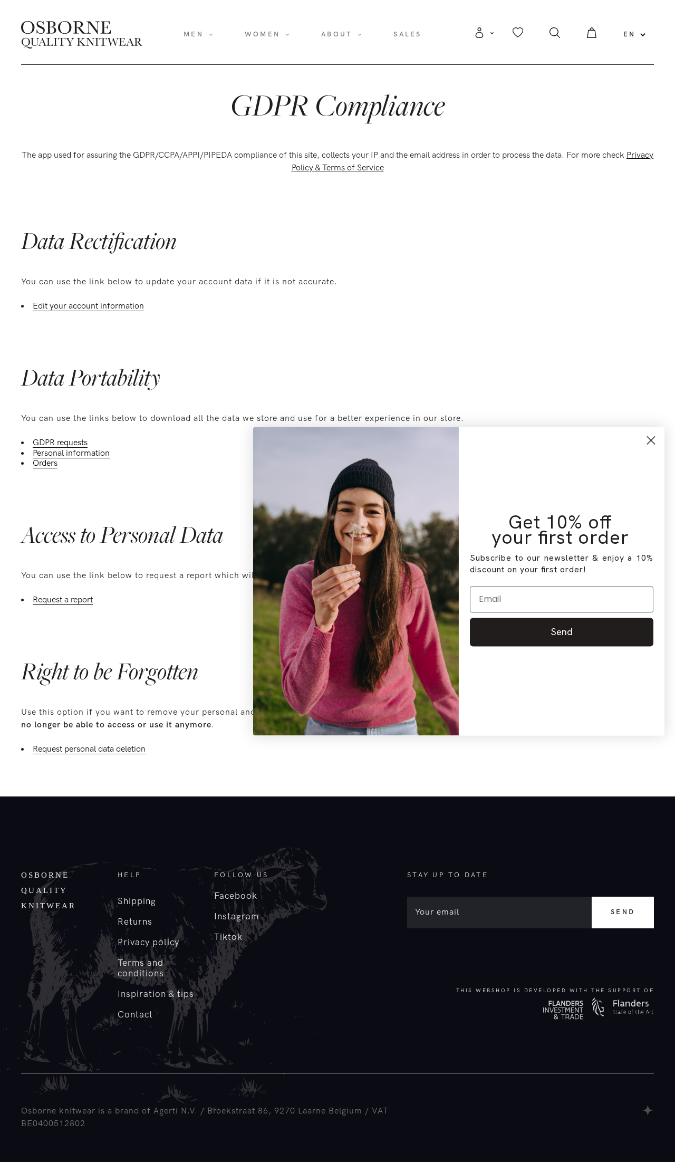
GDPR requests (60, 443)
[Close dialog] (651, 440)
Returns (135, 922)
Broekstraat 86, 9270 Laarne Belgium (284, 1111)
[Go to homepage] (81, 34)
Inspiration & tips (156, 994)
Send (623, 912)
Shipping (137, 901)
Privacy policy (148, 942)
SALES (407, 34)
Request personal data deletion (89, 749)
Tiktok (228, 937)
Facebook (235, 896)
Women (262, 34)
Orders (45, 463)
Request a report (63, 600)
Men (194, 34)
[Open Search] (554, 36)
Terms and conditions (141, 968)
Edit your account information (88, 306)
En (629, 34)
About (336, 34)
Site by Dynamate (648, 1110)
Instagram (236, 916)
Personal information (71, 453)
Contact (135, 1015)
